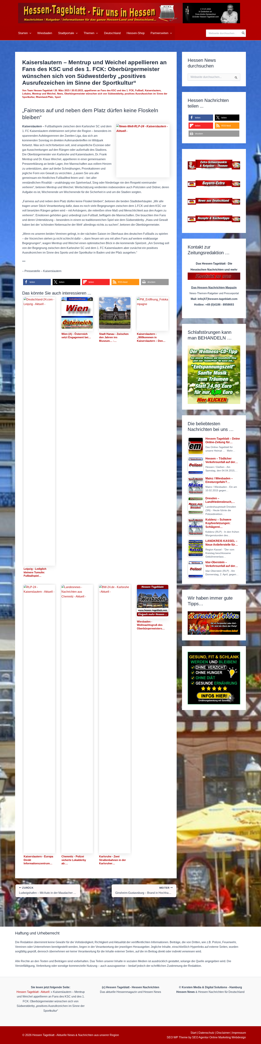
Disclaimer (223, 1032)
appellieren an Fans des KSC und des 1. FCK (109, 90)
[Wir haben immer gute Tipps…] (214, 623)
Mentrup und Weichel (44, 93)
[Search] (243, 33)
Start (193, 1032)
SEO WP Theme (177, 1037)
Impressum (239, 1032)
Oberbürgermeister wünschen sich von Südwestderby (93, 93)
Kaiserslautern (153, 90)
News (60, 93)
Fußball (139, 90)
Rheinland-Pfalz (44, 97)
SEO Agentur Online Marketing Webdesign (219, 1037)
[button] (29, 33)
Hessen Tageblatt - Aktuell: (33, 991)
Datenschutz (206, 1032)
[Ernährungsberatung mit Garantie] (214, 678)
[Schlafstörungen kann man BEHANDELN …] (214, 375)
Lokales (26, 93)
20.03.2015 (77, 90)
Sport (58, 97)
